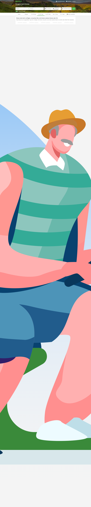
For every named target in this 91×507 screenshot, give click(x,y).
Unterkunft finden (21, 11)
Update (73, 8)
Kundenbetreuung (60, 1)
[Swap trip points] (28, 9)
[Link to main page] (18, 1)
